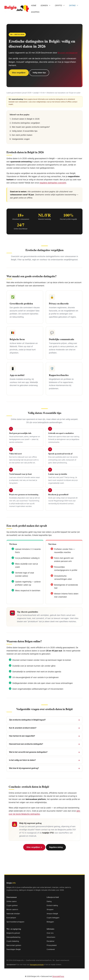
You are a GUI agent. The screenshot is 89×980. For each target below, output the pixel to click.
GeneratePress (58, 976)
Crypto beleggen (53, 918)
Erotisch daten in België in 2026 (26, 119)
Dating (72, 5)
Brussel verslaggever (68, 52)
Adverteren (51, 937)
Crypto (58, 5)
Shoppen (35, 12)
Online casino (12, 901)
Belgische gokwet (13, 933)
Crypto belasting (13, 941)
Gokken (44, 5)
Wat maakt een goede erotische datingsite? (31, 127)
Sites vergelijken (19, 72)
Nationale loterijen (13, 914)
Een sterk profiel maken (22, 135)
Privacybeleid (52, 945)
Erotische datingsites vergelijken (26, 123)
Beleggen (50, 922)
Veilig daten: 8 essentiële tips (24, 131)
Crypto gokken (12, 905)
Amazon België (52, 914)
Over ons (50, 933)
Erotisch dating (52, 905)
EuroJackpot (11, 918)
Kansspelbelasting (13, 937)
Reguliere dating (56, 847)
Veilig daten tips (39, 72)
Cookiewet (51, 949)
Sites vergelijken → (34, 847)
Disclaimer (50, 941)
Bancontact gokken (14, 945)
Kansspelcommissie (37, 964)
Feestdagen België (14, 949)
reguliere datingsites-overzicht (53, 183)
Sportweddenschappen (15, 922)
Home (33, 5)
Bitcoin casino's (12, 909)
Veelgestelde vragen (21, 139)
